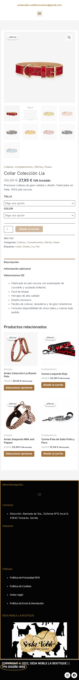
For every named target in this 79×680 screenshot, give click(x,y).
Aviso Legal (16, 594)
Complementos (24, 166)
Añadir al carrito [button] (53, 384)
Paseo (48, 166)
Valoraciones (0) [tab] (14, 275)
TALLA (8, 196)
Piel (38, 246)
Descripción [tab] (11, 262)
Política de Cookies (20, 586)
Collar (18, 246)
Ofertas (38, 166)
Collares (8, 166)
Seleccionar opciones (19, 387)
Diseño (26, 246)
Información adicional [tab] (17, 268)
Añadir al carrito (29, 229)
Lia (32, 246)
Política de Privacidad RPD (25, 577)
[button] (40, 13)
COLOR (8, 208)
